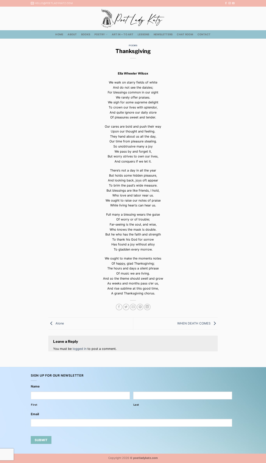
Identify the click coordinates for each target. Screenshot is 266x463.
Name (35, 386)
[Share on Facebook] (119, 307)
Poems (133, 45)
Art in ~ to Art (122, 34)
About (72, 34)
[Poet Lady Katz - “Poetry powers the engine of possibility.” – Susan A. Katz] (133, 18)
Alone (59, 323)
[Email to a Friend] (133, 307)
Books (85, 34)
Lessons (143, 34)
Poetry (99, 34)
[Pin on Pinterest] (140, 307)
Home (59, 34)
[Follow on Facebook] (226, 3)
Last (136, 404)
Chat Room (185, 34)
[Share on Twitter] (126, 307)
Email (35, 414)
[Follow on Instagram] (229, 3)
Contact (204, 34)
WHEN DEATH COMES (194, 323)
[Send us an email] (233, 3)
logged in (79, 349)
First (34, 404)
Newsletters (163, 34)
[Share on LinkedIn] (147, 307)
